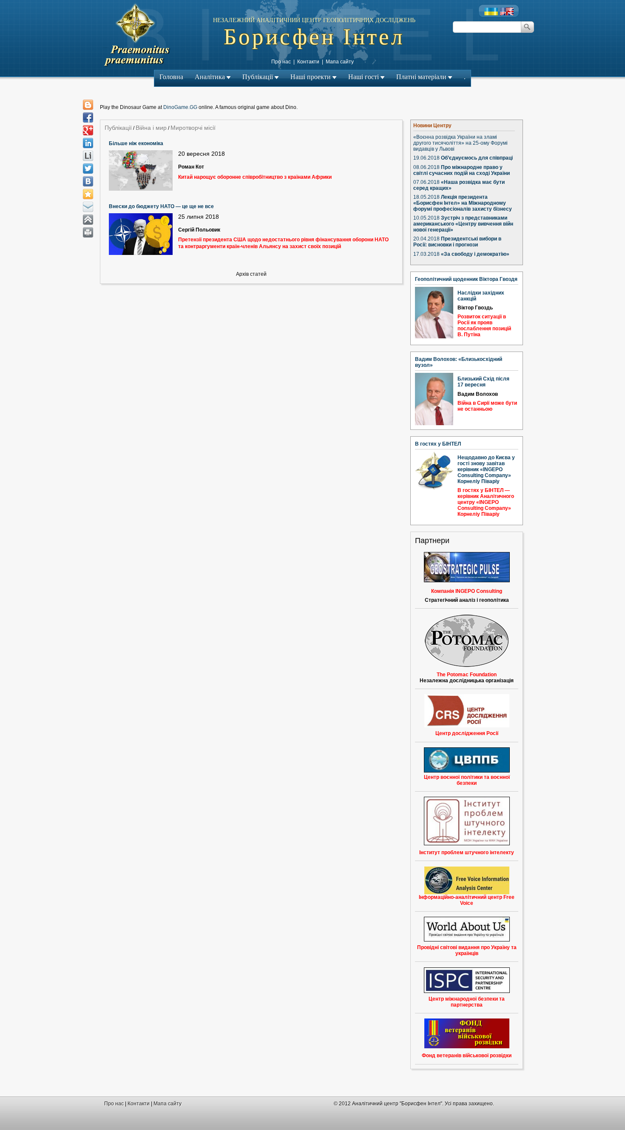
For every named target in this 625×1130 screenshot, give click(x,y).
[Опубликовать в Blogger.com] (88, 105)
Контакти (308, 62)
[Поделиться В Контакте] (88, 181)
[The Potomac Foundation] (466, 666)
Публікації (257, 76)
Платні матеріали (421, 76)
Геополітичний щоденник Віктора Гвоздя (466, 279)
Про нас (281, 62)
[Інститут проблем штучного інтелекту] (467, 844)
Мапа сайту (340, 62)
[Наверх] (88, 220)
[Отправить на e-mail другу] (88, 207)
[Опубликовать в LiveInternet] (88, 156)
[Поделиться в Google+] (88, 130)
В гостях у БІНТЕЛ (438, 444)
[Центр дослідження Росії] (466, 710)
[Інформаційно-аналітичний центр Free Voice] (466, 880)
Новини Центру (432, 126)
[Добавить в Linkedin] (88, 143)
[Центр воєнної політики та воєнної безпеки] (466, 759)
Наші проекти (310, 76)
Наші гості (363, 76)
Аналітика (210, 76)
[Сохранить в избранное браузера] (88, 194)
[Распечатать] (88, 232)
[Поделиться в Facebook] (88, 117)
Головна (171, 76)
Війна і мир (151, 127)
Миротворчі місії (193, 127)
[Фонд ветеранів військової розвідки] (466, 1047)
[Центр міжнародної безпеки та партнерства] (466, 980)
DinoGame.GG (180, 107)
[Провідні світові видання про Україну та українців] (466, 929)
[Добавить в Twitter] (88, 168)
